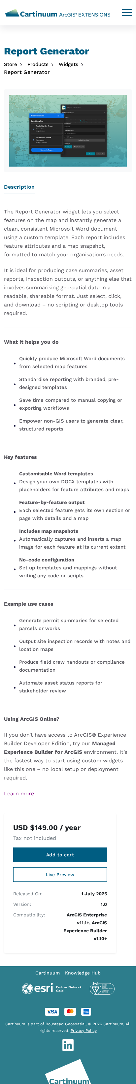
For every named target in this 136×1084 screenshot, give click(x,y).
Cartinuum (47, 972)
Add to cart (60, 854)
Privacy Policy (84, 1030)
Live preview (60, 874)
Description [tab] (19, 187)
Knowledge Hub (83, 972)
